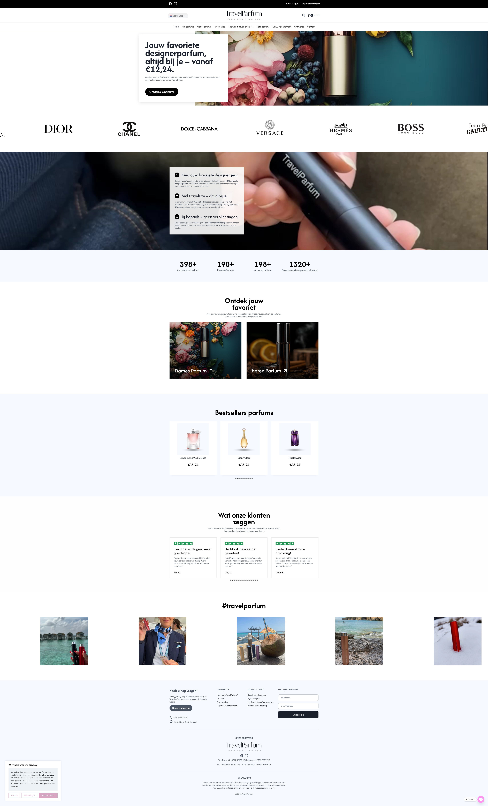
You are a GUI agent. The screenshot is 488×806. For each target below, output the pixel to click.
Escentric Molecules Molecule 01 (295, 457)
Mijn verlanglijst (292, 3)
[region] (33, 781)
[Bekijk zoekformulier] (303, 15)
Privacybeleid (222, 702)
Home (176, 26)
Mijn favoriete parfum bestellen (260, 702)
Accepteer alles (48, 795)
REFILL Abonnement (281, 26)
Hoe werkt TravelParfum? (227, 695)
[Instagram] (175, 3)
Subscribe (298, 714)
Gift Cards (299, 26)
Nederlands (177, 16)
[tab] (236, 478)
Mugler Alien (244, 457)
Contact (311, 26)
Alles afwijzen (29, 795)
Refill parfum (263, 26)
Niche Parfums (204, 26)
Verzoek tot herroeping (257, 705)
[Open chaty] (480, 799)
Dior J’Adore (193, 457)
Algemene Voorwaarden (227, 705)
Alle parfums (188, 26)
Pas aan (14, 795)
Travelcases (219, 26)
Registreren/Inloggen (257, 695)
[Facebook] (170, 3)
